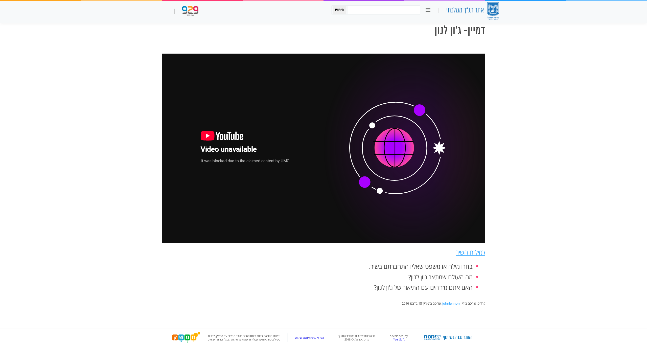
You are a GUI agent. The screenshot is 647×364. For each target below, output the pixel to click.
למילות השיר (470, 252)
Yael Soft (399, 339)
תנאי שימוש (301, 337)
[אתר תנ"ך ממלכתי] (473, 12)
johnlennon (451, 303)
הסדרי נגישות (316, 337)
